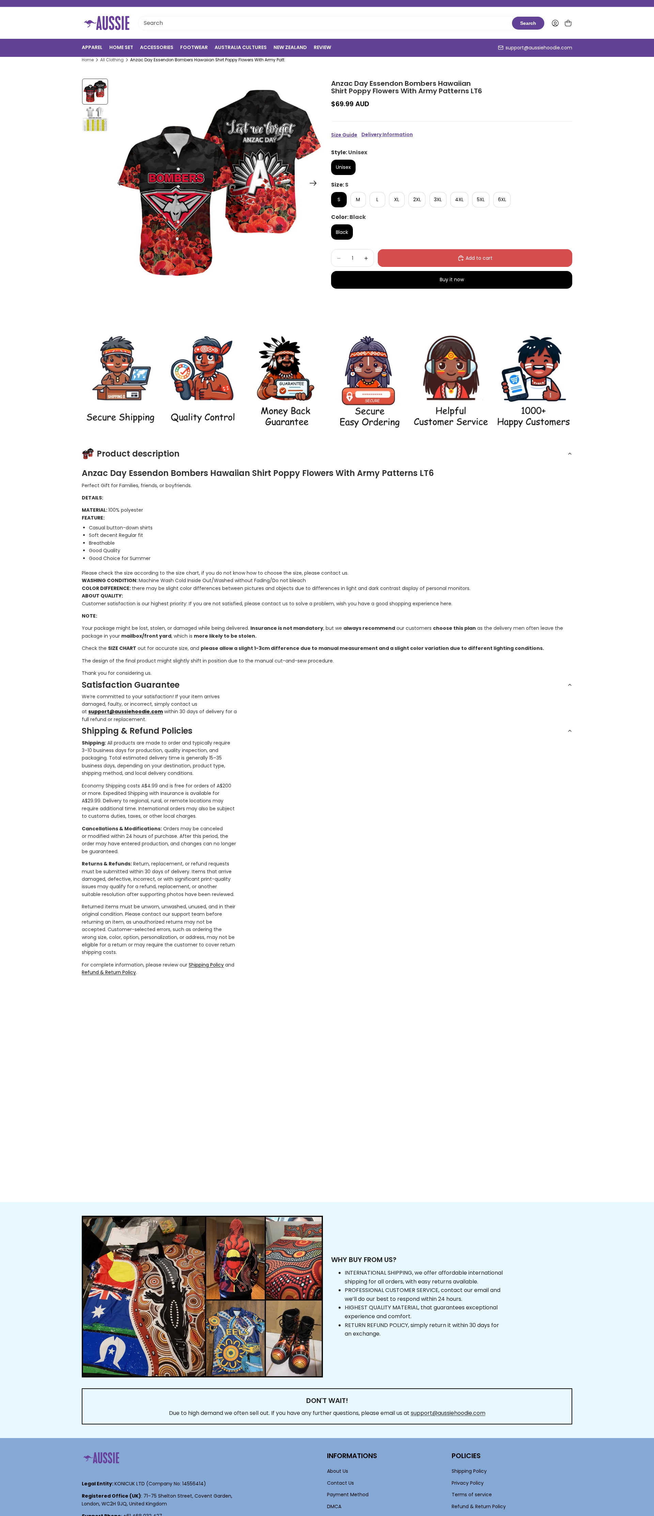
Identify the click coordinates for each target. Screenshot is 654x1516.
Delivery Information (387, 134)
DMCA (334, 1506)
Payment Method (348, 1494)
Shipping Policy (206, 964)
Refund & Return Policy (109, 972)
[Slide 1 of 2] (95, 91)
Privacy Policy (468, 1483)
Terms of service (472, 1494)
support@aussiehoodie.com (538, 47)
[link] (120, 382)
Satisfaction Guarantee (131, 684)
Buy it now (452, 279)
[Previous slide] (118, 184)
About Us (337, 1471)
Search (528, 23)
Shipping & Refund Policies (137, 730)
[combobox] (325, 23)
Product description (138, 453)
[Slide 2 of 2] (95, 119)
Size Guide (344, 134)
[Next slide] (315, 184)
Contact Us (340, 1483)
